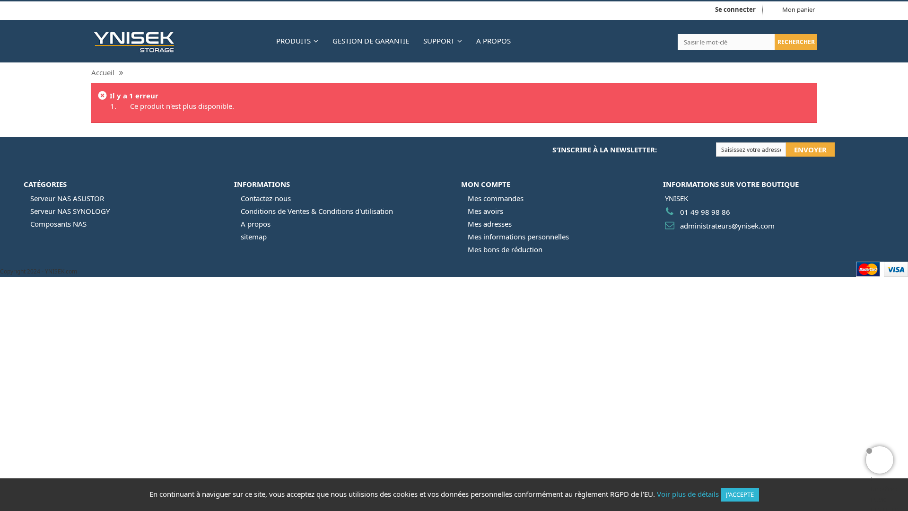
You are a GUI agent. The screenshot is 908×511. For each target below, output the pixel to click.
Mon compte (485, 184)
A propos (256, 224)
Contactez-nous (266, 198)
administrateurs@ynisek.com (727, 225)
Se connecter (735, 9)
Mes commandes (496, 198)
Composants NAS (58, 224)
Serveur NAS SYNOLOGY (70, 211)
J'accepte (740, 494)
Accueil (102, 72)
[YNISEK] (176, 41)
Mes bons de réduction (505, 249)
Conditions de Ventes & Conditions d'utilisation (317, 211)
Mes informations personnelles (518, 236)
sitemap (254, 236)
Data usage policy (136, 10)
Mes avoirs (485, 211)
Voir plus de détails (688, 494)
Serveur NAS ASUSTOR (67, 198)
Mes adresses (490, 224)
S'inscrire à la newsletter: (604, 149)
